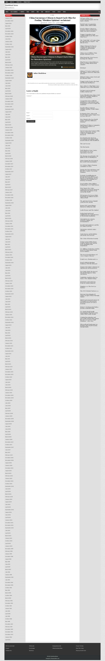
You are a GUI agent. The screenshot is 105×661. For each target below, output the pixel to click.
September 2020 (9, 78)
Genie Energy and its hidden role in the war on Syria (88, 234)
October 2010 (8, 377)
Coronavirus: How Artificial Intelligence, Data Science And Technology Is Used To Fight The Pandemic (90, 102)
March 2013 (8, 309)
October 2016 (8, 200)
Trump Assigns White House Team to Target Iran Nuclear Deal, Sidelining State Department (88, 243)
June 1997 (7, 564)
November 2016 (9, 197)
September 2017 (9, 171)
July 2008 (7, 426)
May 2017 (7, 182)
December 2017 (9, 163)
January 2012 (8, 343)
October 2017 (8, 169)
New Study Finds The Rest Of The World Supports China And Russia (88, 273)
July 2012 (7, 327)
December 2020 (9, 70)
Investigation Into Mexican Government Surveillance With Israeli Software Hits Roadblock (89, 139)
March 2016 (8, 218)
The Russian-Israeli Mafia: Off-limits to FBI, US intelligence (89, 156)
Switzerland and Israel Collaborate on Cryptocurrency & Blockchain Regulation (89, 215)
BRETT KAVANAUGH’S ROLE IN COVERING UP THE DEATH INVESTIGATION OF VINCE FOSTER (89, 302)
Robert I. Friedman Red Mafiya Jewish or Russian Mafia (89, 307)
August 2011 (8, 353)
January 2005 (8, 478)
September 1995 (9, 577)
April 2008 (8, 434)
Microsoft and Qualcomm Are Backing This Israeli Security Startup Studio (89, 326)
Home (7, 2)
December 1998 (9, 556)
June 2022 (8, 39)
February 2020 (9, 96)
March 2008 (8, 436)
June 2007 (8, 449)
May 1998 (7, 561)
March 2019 (8, 124)
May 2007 (7, 452)
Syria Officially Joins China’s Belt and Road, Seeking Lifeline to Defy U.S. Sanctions (90, 96)
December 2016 (9, 195)
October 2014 (8, 260)
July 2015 (7, 239)
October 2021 (8, 44)
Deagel (7, 648)
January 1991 (8, 608)
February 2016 (9, 221)
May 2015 (7, 244)
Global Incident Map (57, 648)
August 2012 (8, 325)
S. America (22, 12)
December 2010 (9, 371)
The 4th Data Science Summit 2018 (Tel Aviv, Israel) (88, 201)
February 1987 (9, 626)
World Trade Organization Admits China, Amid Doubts (88, 24)
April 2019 (7, 122)
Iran (42, 12)
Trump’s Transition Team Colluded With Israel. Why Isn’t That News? (89, 36)
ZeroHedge (32, 648)
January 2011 (8, 369)
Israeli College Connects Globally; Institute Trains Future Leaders (89, 109)
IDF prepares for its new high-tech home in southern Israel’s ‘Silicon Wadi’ (89, 196)
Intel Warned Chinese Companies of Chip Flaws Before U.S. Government (90, 126)
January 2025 (8, 18)
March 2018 (8, 156)
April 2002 (8, 517)
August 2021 (8, 49)
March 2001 (8, 535)
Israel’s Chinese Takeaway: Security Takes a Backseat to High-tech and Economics (88, 30)
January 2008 (8, 439)
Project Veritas (79, 646)
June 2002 (8, 514)
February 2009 (9, 413)
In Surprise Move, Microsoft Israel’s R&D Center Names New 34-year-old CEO (90, 115)
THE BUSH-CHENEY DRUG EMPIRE (88, 230)
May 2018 (7, 150)
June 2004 (8, 488)
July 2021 (7, 52)
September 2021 (9, 46)
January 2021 (8, 67)
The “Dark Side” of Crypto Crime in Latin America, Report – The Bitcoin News (90, 41)
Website (28, 118)
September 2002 (9, 509)
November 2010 (9, 374)
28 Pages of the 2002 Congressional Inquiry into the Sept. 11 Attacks (89, 20)
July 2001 (7, 530)
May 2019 (7, 119)
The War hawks (84, 147)
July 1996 (7, 572)
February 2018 (9, 158)
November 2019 (9, 104)
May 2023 (7, 26)
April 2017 (7, 184)
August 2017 (8, 174)
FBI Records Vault (10, 646)
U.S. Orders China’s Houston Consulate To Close (88, 165)
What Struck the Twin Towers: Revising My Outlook (89, 58)
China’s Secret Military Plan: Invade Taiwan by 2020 (88, 53)
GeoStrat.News (11, 5)
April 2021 (7, 59)
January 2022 (8, 41)
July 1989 (7, 616)
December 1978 (9, 634)
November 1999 (9, 548)
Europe (32, 12)
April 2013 (7, 306)
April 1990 (7, 613)
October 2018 (8, 137)
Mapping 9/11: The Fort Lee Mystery (88, 287)
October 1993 (8, 595)
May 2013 (7, 304)
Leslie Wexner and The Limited (89, 210)
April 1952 (7, 639)
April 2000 (8, 543)
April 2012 (7, 335)
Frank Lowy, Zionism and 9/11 (89, 259)
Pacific (53, 12)
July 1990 (7, 611)
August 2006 (8, 462)
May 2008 (7, 431)
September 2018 (9, 140)
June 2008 (8, 429)
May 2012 (7, 332)
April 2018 (7, 153)
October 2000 (8, 540)
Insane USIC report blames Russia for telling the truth (88, 206)
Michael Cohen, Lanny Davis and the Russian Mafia (90, 77)
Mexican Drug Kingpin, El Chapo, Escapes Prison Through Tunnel (89, 295)
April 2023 (8, 28)
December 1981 (9, 631)
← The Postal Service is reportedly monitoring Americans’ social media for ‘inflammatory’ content (50, 83)
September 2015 (9, 234)
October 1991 (8, 605)
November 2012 (9, 317)
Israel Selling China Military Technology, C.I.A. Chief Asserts (89, 184)
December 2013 (9, 286)
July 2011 (7, 356)
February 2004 (9, 496)
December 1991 (9, 603)
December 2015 (9, 226)
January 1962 (8, 637)
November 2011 (9, 345)
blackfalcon (44, 22)
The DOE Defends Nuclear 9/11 (89, 291)
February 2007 (9, 455)
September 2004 (9, 486)
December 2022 (9, 31)
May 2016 (7, 213)
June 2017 (7, 179)
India (38, 12)
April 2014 (7, 275)
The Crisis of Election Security (89, 238)
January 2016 (8, 223)
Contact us (18, 2)
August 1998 (8, 559)
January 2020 (8, 98)
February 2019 (9, 127)
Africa (7, 12)
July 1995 (7, 579)
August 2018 (8, 143)
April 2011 (7, 361)
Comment (29, 95)
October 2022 (8, 36)
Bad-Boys (31, 650)
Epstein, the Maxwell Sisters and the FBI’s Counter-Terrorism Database (89, 171)
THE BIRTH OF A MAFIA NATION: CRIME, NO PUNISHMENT (87, 220)
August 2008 (8, 423)
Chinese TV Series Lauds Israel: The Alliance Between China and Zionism (89, 72)
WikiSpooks (9, 650)
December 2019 (9, 101)
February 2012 (9, 340)
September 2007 (9, 447)
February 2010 (9, 390)
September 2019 (9, 109)
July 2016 (7, 208)
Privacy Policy (27, 2)
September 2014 (9, 262)
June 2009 (8, 405)
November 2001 (9, 525)
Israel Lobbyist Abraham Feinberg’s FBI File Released (88, 263)
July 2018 (7, 145)
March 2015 (8, 249)
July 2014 (7, 267)
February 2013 (9, 312)
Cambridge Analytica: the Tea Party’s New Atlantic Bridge (88, 278)
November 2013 (9, 288)
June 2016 (7, 210)
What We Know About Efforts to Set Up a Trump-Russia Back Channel (89, 63)
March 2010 (8, 387)
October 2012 (8, 319)
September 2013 (9, 293)
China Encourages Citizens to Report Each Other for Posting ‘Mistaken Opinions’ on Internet (52, 19)
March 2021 (8, 62)
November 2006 (9, 460)
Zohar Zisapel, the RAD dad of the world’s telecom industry (89, 161)
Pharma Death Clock (81, 650)
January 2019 (8, 130)
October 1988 (8, 618)
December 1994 (9, 582)
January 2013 (8, 314)
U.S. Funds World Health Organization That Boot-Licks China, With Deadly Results (89, 313)
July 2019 (7, 114)
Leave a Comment (60, 22)
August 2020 (8, 80)
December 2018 (9, 132)
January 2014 (8, 283)
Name (28, 112)
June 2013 (7, 301)
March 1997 (8, 569)
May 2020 (7, 88)
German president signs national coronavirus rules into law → (63, 84)
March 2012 (8, 338)
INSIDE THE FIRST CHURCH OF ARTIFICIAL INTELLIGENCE (89, 267)
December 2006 (9, 457)
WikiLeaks (31, 646)
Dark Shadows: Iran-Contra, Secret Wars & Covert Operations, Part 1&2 (88, 151)
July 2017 (7, 176)
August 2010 (8, 379)
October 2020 (8, 75)
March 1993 (8, 598)
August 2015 (8, 236)
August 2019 (8, 111)
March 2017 (8, 187)
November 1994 (9, 585)
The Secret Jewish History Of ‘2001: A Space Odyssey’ (88, 255)
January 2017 (8, 192)
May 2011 (7, 358)
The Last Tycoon (85, 143)
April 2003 (8, 507)
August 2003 (8, 501)
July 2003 (7, 504)
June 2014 (7, 270)
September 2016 (9, 202)
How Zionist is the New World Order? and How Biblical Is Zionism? (89, 121)
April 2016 (7, 215)
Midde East (47, 12)
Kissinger (83, 68)
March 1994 (8, 592)
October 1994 (8, 587)
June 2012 (7, 330)
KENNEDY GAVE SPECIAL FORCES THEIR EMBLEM (88, 282)
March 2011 (8, 364)
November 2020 (9, 72)
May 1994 (7, 590)
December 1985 (9, 629)
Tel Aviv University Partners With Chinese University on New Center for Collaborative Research (89, 132)
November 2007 (9, 442)
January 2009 (8, 416)
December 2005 (9, 468)
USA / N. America (14, 12)
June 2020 (8, 85)
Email (28, 115)
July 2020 (7, 83)
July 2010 (7, 382)
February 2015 (9, 252)
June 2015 (7, 241)
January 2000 (8, 546)
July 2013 (7, 299)
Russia (59, 12)
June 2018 (7, 148)
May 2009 (7, 408)
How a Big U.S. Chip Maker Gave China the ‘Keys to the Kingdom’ (89, 86)
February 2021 (9, 65)
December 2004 (9, 481)
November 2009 (9, 397)
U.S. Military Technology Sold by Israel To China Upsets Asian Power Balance (89, 250)
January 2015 (8, 254)
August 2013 (8, 296)
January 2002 (8, 520)
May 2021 (7, 57)
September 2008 (9, 421)
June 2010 (7, 384)
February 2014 (9, 280)
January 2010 (8, 392)
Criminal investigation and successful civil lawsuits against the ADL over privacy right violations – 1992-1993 (89, 319)
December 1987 (9, 624)
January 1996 (8, 574)
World (64, 12)
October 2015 (8, 231)
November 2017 (9, 166)
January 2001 (8, 538)
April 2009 (8, 410)
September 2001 (9, 527)
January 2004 (8, 499)
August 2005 (8, 470)
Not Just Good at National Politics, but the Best (87, 91)
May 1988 (7, 621)
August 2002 (8, 512)
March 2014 (8, 278)
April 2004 (8, 491)
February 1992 (9, 600)
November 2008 (9, 418)
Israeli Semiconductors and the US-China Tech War (89, 225)
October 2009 (8, 400)
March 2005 (8, 473)
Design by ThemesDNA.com (52, 658)
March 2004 (8, 494)
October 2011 (8, 348)
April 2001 (8, 533)
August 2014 (8, 265)
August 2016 (8, 205)
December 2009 (9, 395)
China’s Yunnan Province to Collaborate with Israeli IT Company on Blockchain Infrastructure (88, 47)
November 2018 (9, 135)
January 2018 (8, 161)
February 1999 (9, 551)
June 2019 (7, 117)
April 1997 (7, 566)
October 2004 (8, 483)
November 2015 (9, 228)
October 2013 (8, 291)
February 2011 (8, 366)
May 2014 (7, 273)
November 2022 (9, 33)
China (28, 12)
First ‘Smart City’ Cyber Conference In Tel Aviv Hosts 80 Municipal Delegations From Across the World (89, 190)
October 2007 (8, 444)
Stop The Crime (80, 648)
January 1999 (8, 553)
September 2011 (9, 351)
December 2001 (9, 522)
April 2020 (8, 91)
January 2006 (8, 465)
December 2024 (9, 20)
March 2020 (8, 93)
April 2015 (7, 247)
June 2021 (7, 54)
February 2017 (9, 189)
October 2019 (8, 106)
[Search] (99, 12)
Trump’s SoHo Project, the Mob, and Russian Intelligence (89, 82)
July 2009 (7, 403)
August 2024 (8, 23)
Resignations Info (56, 646)
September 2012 (9, 322)
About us (12, 2)
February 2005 (9, 475)
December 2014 (9, 257)
